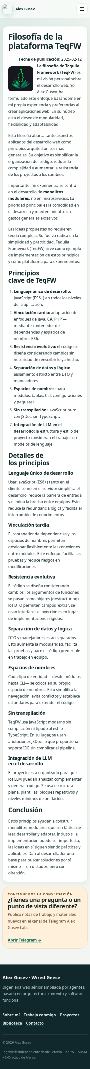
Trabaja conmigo (40, 1015)
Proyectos (70, 1015)
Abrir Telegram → (25, 940)
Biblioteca (12, 1023)
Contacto (35, 1023)
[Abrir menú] (82, 8)
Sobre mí (11, 1015)
